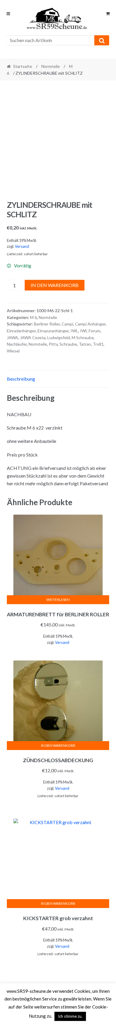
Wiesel (13, 350)
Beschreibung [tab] (21, 379)
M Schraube (83, 337)
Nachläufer (17, 344)
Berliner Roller (47, 323)
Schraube (68, 344)
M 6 (33, 317)
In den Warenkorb (55, 285)
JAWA (12, 337)
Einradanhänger (21, 330)
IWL (74, 330)
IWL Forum (90, 330)
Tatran (85, 344)
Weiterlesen (58, 599)
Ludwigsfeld (58, 337)
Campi (67, 323)
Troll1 (98, 344)
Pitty (53, 344)
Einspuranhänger (53, 330)
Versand (22, 246)
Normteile (50, 66)
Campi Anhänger (90, 323)
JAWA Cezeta (33, 337)
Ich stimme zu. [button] (70, 1016)
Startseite (22, 66)
